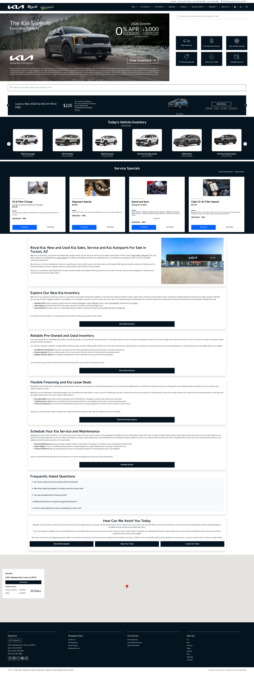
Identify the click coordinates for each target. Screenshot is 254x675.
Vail (48, 258)
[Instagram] (14, 658)
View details (221, 104)
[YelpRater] (26, 658)
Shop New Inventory (127, 324)
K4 (101, 306)
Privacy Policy (18, 670)
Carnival (189, 645)
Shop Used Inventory (127, 371)
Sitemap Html (40, 670)
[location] (221, 1)
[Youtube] (22, 658)
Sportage (81, 303)
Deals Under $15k (133, 645)
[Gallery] (84, 47)
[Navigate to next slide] (167, 47)
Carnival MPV (114, 303)
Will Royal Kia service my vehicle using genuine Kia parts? (55, 502)
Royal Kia (10, 670)
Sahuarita (144, 255)
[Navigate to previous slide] (1, 47)
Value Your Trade (127, 544)
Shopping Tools (75, 636)
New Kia (191, 636)
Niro (188, 642)
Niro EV (122, 308)
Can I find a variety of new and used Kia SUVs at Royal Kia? (56, 482)
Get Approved (73, 642)
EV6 (109, 308)
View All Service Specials (226, 171)
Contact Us (16, 640)
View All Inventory (126, 125)
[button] (127, 586)
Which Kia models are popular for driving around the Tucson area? (58, 489)
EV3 (113, 308)
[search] (247, 7)
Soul (188, 654)
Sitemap (33, 670)
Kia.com (71, 670)
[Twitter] (18, 658)
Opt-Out (54, 670)
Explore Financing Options (127, 420)
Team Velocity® (220, 670)
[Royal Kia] (24, 7)
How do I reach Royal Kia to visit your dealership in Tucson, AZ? (57, 508)
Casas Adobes (62, 258)
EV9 (106, 308)
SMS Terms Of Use (62, 670)
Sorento (189, 651)
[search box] (211, 16)
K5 (97, 306)
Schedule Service (239, 171)
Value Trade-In (73, 645)
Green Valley (135, 255)
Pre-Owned (132, 636)
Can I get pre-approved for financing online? (50, 495)
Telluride (95, 303)
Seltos (135, 303)
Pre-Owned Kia (132, 640)
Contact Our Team (192, 544)
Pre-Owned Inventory (134, 642)
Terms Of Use (26, 670)
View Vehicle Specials (62, 544)
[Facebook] (10, 658)
